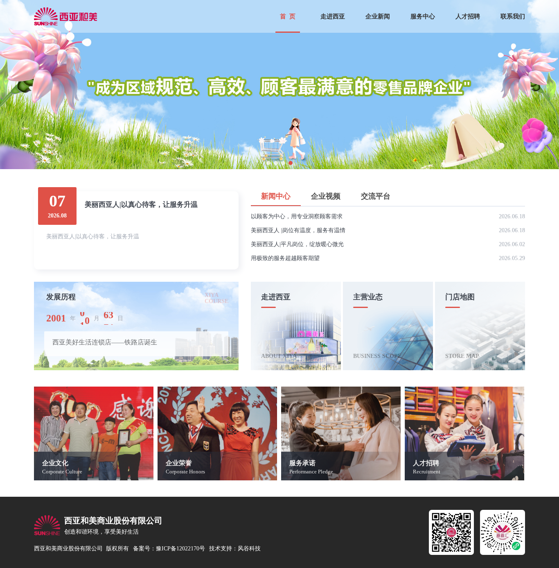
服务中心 (422, 16)
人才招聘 (467, 16)
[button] (268, 163)
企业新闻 (377, 16)
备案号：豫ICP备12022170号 (169, 548)
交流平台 (375, 196)
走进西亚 (332, 16)
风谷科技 (249, 548)
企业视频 (325, 196)
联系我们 (512, 16)
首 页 (287, 16)
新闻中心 (276, 196)
